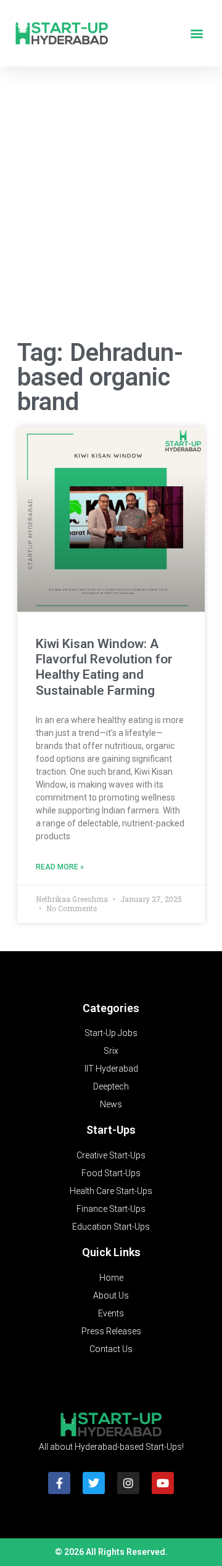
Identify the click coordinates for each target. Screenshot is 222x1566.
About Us (111, 1295)
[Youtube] (163, 1483)
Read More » (60, 867)
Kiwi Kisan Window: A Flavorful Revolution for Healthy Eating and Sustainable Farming (104, 667)
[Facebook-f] (59, 1483)
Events (111, 1313)
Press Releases (111, 1331)
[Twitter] (94, 1483)
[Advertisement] (111, 205)
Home (111, 1278)
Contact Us (111, 1349)
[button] (196, 33)
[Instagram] (128, 1483)
